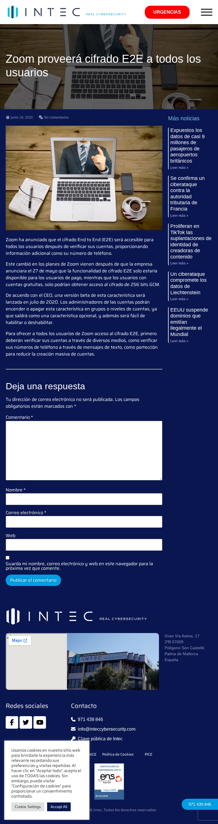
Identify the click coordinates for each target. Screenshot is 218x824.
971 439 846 (199, 804)
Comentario (19, 417)
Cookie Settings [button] (28, 807)
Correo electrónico (26, 512)
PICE (148, 754)
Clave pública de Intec (100, 738)
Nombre (16, 490)
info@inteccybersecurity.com (106, 729)
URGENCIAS (167, 12)
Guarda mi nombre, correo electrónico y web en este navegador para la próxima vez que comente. (79, 566)
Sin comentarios (56, 117)
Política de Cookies (117, 754)
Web (10, 535)
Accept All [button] (59, 807)
